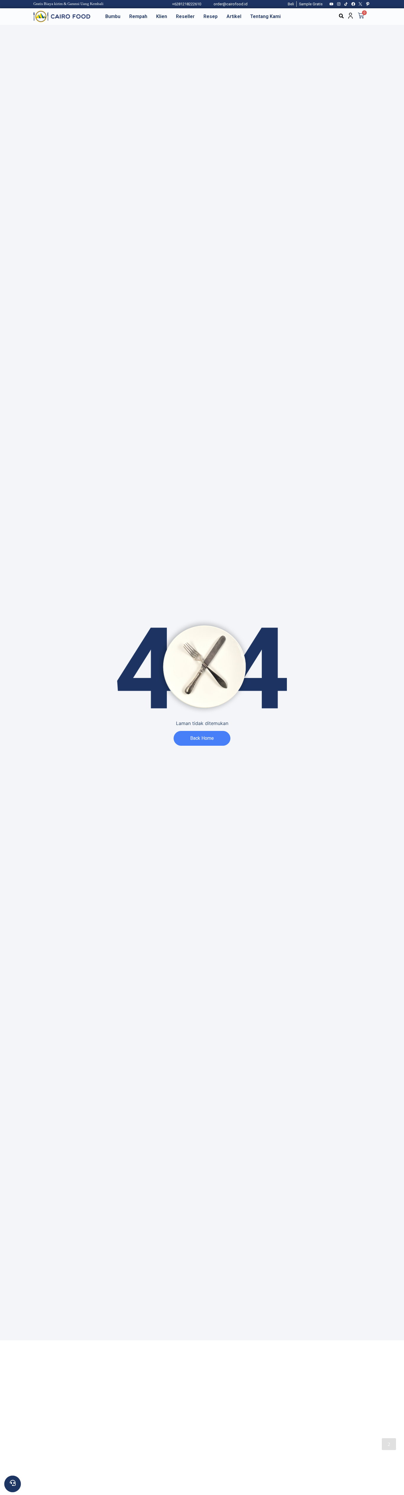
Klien (161, 16)
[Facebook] (353, 4)
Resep (210, 16)
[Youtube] (331, 4)
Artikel (234, 16)
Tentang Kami (265, 16)
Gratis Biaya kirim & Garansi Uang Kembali (68, 4)
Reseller (185, 16)
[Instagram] (339, 4)
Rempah (138, 16)
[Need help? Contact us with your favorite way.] (12, 1484)
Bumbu (112, 16)
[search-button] (341, 16)
